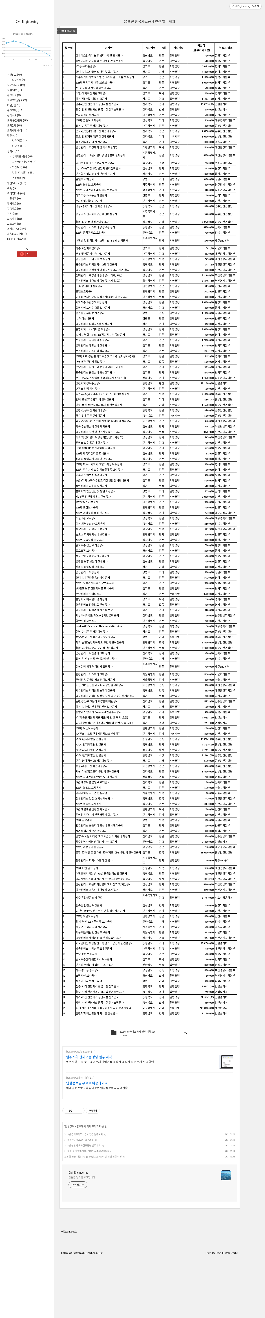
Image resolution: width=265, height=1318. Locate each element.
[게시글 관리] (80, 1110)
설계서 (13, 151)
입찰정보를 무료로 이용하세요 (86, 1083)
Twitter (75, 1253)
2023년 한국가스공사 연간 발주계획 (149, 21)
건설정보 (14, 74)
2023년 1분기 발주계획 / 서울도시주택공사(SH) (86, 1151)
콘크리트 (14, 95)
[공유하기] (76, 1110)
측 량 (12, 188)
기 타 (12, 213)
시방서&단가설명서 (24, 161)
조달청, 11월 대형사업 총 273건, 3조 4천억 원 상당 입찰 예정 (93, 1156)
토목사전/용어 (17, 130)
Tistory (218, 1253)
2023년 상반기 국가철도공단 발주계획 (82, 1145)
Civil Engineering (27, 21)
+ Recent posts (69, 1231)
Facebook (83, 1253)
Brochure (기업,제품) (18, 238)
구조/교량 (15, 110)
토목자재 (14, 218)
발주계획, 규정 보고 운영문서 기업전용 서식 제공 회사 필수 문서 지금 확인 (110, 1062)
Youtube (91, 1253)
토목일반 (14, 125)
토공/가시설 (16, 85)
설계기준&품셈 (22, 156)
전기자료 (14, 203)
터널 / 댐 (13, 105)
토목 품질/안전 (17, 120)
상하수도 (14, 115)
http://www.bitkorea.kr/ (77, 1077)
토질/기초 (15, 90)
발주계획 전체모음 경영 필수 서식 (89, 1057)
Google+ (99, 1253)
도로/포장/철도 (17, 100)
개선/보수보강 (16, 183)
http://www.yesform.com (77, 1051)
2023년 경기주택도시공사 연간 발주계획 (83, 1134)
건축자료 (14, 208)
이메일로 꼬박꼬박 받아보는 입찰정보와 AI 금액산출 (97, 1088)
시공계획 (14, 198)
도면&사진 (19, 167)
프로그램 (14, 223)
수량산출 (19, 178)
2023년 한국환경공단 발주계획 (79, 1140)
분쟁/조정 (19, 146)
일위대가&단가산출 (24, 172)
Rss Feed (64, 1253)
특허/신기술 (16, 193)
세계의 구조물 (16, 228)
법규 (12, 135)
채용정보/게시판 (17, 233)
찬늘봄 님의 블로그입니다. (82, 1177)
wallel (235, 1253)
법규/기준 (19, 140)
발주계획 (19, 79)
